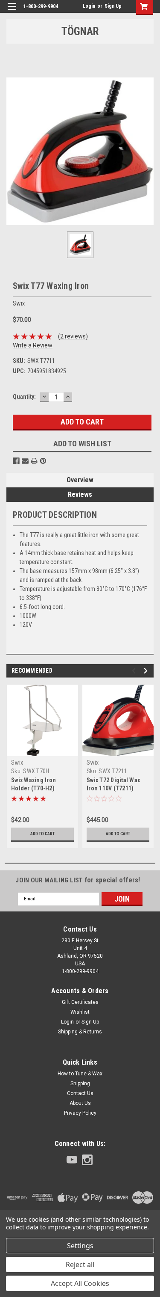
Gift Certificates (80, 1002)
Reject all (80, 1264)
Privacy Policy (80, 1113)
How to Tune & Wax (80, 1074)
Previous (135, 671)
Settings (80, 1245)
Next (147, 671)
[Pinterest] (43, 460)
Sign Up (113, 6)
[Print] (34, 460)
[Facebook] (16, 460)
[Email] (25, 460)
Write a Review (32, 345)
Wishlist (80, 1012)
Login (89, 6)
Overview (80, 480)
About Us (80, 1103)
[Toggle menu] (11, 12)
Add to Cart (42, 833)
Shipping (80, 1083)
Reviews (80, 494)
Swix (17, 762)
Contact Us (80, 1093)
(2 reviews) (73, 336)
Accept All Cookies (80, 1283)
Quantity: (24, 396)
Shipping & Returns (80, 1032)
